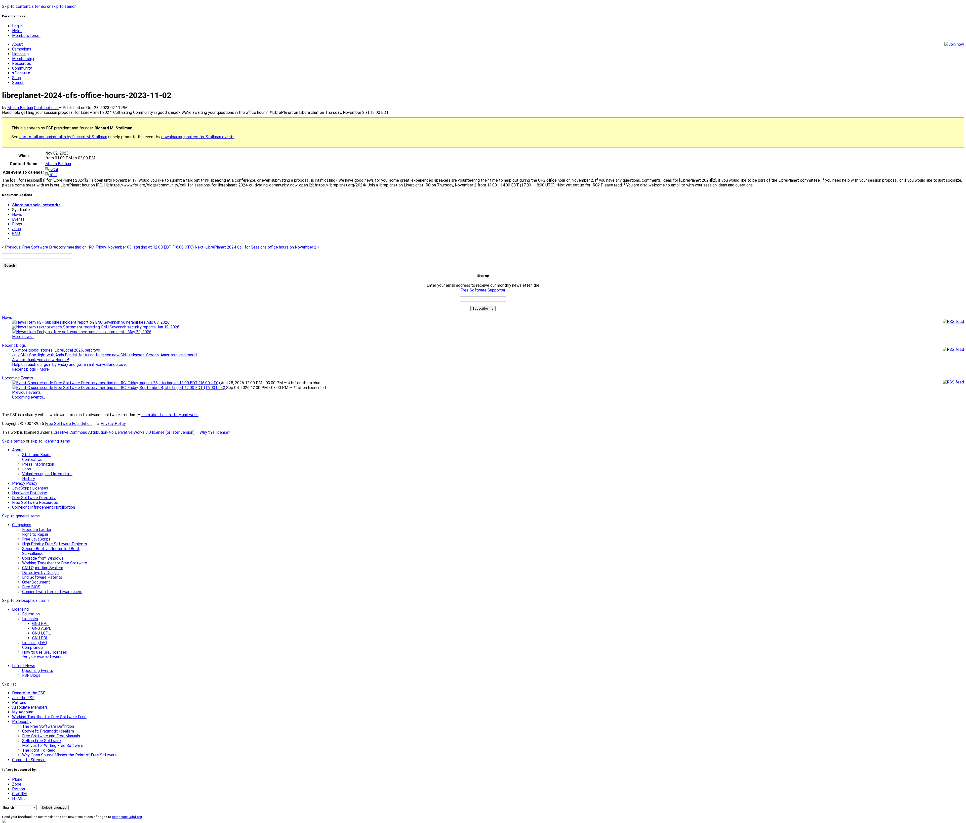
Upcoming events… (29, 397)
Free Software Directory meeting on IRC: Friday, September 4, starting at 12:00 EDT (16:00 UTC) (139, 387)
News (17, 214)
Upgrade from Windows (42, 558)
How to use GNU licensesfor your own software (44, 654)
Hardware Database (29, 493)
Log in (17, 26)
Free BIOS (31, 587)
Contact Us (32, 459)
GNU (16, 233)
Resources (21, 63)
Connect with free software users (52, 591)
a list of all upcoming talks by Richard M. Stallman (63, 136)
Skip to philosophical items (26, 600)
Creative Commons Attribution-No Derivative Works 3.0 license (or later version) (124, 432)
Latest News (23, 665)
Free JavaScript (36, 539)
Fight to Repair (35, 534)
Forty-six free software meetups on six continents (93, 331)
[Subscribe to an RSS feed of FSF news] (953, 321)
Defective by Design (40, 572)
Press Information (38, 464)
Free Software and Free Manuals (51, 736)
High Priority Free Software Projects (54, 544)
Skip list (9, 684)
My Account (23, 712)
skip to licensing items (50, 441)
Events (18, 219)
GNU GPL (40, 623)
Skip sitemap (13, 441)
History (28, 478)
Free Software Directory (34, 497)
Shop (16, 77)
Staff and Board (36, 454)
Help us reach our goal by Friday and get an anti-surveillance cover (70, 364)
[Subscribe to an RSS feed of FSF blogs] (953, 349)
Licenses (30, 618)
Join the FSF (23, 697)
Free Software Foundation (68, 423)
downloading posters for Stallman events (197, 136)
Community (22, 68)
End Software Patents (42, 577)
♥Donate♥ (21, 73)
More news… (23, 336)
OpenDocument (36, 582)
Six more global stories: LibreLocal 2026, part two (56, 350)
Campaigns (21, 49)
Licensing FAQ (34, 642)
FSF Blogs (31, 675)
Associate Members (30, 707)
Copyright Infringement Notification (43, 507)
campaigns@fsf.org (127, 817)
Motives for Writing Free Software (52, 745)
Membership (23, 58)
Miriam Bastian (20, 107)
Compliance (32, 647)
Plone (17, 779)
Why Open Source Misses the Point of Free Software (69, 755)
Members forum (26, 35)
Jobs (16, 228)
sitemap (39, 6)
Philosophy (21, 721)
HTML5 (19, 798)
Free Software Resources (35, 502)
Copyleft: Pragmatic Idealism (48, 731)
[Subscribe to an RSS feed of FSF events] (953, 382)
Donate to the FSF (28, 693)
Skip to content (16, 6)
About (17, 44)
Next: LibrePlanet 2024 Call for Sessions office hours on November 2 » (257, 247)
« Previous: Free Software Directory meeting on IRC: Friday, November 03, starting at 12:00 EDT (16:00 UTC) (98, 247)
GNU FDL (40, 638)
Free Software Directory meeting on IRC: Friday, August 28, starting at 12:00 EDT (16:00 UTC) (137, 382)
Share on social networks (36, 205)
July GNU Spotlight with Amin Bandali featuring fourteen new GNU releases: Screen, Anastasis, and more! (104, 355)
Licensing (20, 54)
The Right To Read (38, 750)
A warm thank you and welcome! (40, 359)
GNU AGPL (41, 628)
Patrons (19, 702)
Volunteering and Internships (47, 473)
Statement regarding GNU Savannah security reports (120, 327)
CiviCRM (19, 793)
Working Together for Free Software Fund (49, 716)
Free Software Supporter (483, 290)
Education (31, 614)
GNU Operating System (42, 567)
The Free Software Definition (48, 726)
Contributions (46, 107)
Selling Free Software (41, 740)
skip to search (64, 6)
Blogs (17, 224)
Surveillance (33, 553)
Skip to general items (21, 516)
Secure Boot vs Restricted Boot (50, 548)
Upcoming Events (17, 378)
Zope (16, 784)
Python (18, 789)
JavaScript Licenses (30, 488)
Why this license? (214, 432)
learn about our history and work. (169, 414)
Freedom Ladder (36, 529)
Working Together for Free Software (54, 563)
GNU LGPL (41, 633)
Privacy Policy (113, 423)
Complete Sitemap (29, 759)
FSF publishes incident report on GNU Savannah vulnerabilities (103, 322)
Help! (17, 30)
